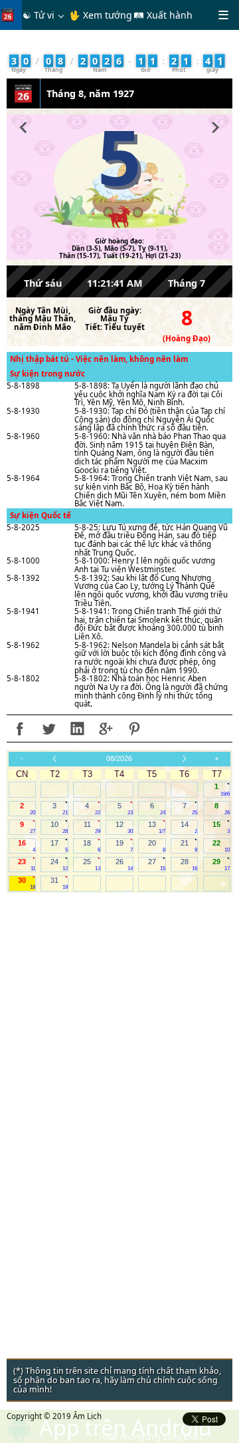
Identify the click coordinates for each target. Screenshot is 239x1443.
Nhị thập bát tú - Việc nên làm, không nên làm (99, 359)
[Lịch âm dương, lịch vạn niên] (10, 15)
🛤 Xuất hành (163, 15)
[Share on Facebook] (20, 728)
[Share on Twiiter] (48, 728)
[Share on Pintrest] (134, 728)
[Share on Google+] (105, 728)
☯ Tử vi (38, 15)
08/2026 (119, 758)
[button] (23, 125)
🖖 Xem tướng (100, 15)
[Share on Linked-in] (77, 728)
